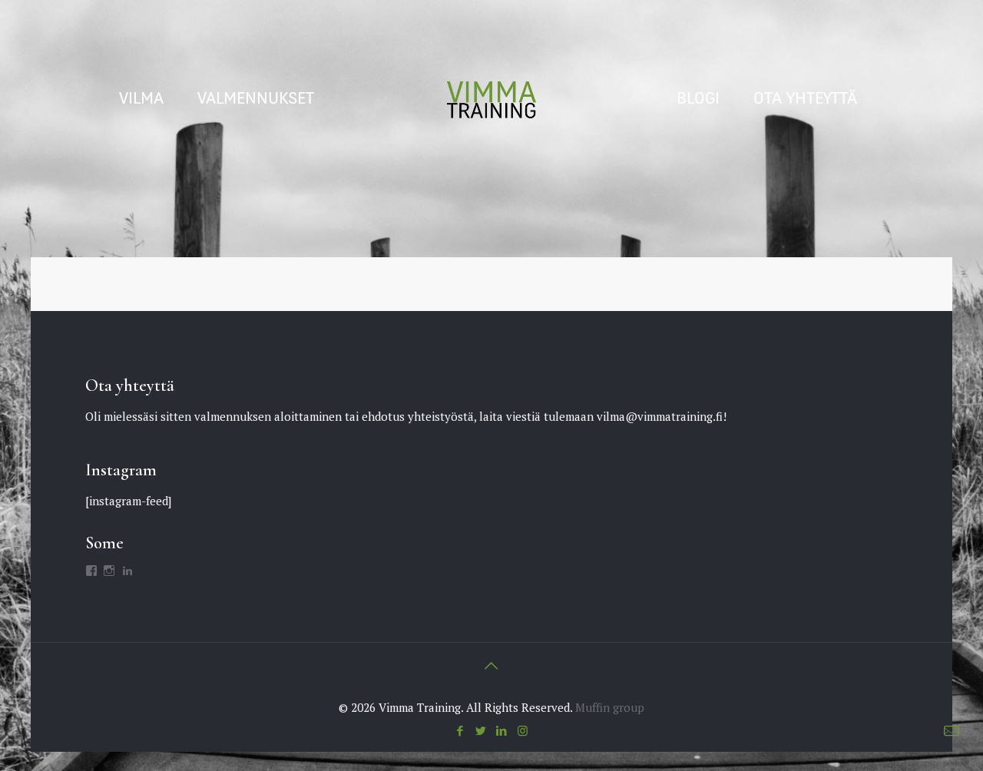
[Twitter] (481, 730)
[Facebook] (460, 730)
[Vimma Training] (491, 99)
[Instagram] (523, 730)
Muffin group (609, 707)
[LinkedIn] (502, 730)
